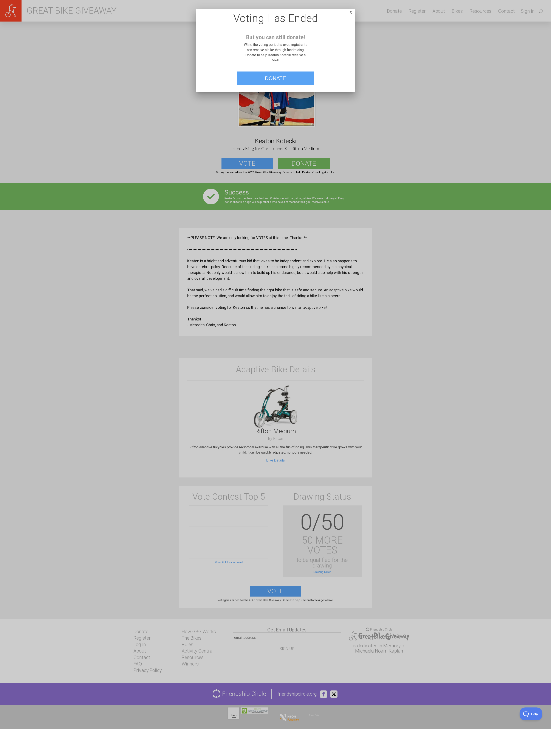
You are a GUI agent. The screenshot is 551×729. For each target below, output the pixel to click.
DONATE (275, 78)
